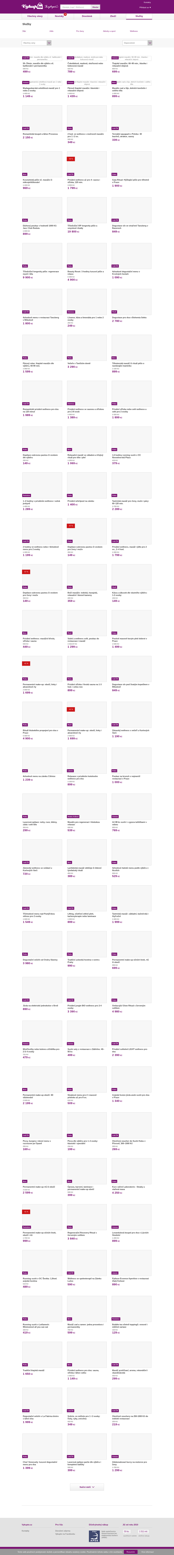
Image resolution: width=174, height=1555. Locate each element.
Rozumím (131, 1552)
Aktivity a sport (109, 31)
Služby (139, 16)
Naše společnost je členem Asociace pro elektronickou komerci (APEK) (110, 1535)
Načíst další (85, 1487)
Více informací (147, 1552)
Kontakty (147, 2)
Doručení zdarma (62, 1531)
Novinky (60, 15)
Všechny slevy (35, 16)
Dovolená (87, 16)
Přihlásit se (144, 7)
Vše (24, 31)
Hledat (95, 7)
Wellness (134, 31)
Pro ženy (80, 31)
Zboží (113, 16)
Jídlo (51, 31)
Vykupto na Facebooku (65, 1534)
